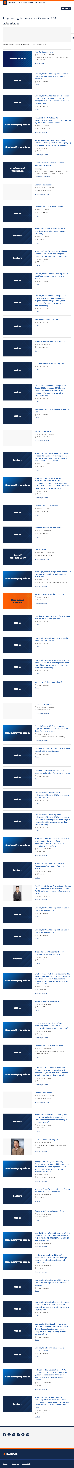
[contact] (14, 23)
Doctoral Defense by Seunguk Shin (49, 1211)
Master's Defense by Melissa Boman (50, 341)
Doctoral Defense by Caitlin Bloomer (50, 1045)
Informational (39, 63)
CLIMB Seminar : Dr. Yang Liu (46, 1139)
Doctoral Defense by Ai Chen (46, 506)
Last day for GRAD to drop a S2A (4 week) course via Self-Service (52, 909)
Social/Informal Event (42, 194)
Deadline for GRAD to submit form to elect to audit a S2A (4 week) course (52, 617)
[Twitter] (18, 1435)
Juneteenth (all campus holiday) (48, 682)
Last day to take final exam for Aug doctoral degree (49, 1349)
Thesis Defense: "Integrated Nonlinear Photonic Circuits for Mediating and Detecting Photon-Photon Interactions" (51, 254)
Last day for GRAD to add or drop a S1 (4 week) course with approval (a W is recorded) (51, 276)
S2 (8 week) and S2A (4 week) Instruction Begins (52, 410)
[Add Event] (18, 23)
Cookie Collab (40, 549)
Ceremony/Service (41, 604)
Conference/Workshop (42, 177)
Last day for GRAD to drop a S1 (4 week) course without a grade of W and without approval (52, 76)
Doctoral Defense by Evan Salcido (49, 206)
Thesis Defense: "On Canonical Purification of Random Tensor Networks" (52, 1190)
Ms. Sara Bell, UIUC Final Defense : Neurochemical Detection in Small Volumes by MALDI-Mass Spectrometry (53, 120)
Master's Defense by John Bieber (48, 527)
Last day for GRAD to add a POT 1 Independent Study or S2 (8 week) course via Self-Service (52, 795)
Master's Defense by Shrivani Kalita (49, 594)
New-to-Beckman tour (44, 52)
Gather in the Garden (43, 185)
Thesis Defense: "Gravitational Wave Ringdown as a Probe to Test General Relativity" (50, 231)
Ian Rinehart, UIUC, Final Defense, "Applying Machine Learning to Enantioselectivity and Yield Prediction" (51, 1026)
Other (37, 85)
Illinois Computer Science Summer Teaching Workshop (49, 164)
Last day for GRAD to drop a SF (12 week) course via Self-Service (52, 931)
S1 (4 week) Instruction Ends (47, 319)
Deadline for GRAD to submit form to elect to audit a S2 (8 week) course (52, 749)
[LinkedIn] (14, 1435)
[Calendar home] (4, 23)
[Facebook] (4, 1435)
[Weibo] (23, 1435)
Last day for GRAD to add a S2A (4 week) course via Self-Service (51, 639)
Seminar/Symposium (41, 132)
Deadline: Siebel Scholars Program (49, 363)
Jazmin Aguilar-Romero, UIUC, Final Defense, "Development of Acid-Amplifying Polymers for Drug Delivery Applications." (53, 143)
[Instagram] (9, 1435)
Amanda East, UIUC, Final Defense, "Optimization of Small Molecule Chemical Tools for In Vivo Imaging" (52, 728)
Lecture (37, 243)
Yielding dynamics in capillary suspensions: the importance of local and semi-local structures (53, 574)
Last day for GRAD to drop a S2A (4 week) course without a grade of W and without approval (52, 1282)
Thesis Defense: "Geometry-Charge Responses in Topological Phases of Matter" (49, 866)
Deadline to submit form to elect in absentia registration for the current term (52, 771)
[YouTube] (27, 1435)
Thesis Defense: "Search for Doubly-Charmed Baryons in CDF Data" (50, 953)
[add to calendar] (7, 23)
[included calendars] (11, 23)
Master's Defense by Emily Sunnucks (50, 1001)
